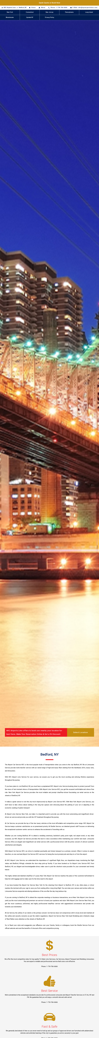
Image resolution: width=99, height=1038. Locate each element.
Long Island (89, 12)
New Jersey (49, 12)
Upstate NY (29, 17)
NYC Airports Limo (10, 7)
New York (10, 12)
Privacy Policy (49, 17)
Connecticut (29, 12)
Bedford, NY (22, 7)
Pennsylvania (69, 12)
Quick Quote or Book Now (49, 3)
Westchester (10, 17)
